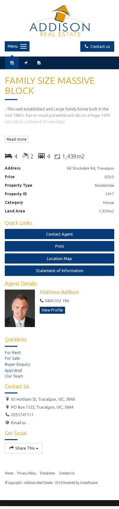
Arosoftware (88, 483)
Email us (18, 422)
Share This (25, 448)
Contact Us (67, 473)
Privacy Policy (26, 473)
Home (9, 473)
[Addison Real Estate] (59, 20)
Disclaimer (47, 473)
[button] (59, 246)
